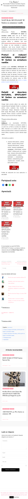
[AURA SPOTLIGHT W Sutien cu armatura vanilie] (6, 204)
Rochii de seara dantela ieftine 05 (17, 277)
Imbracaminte (5, 17)
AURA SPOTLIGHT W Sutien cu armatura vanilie (5, 212)
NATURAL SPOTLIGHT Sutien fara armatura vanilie (5, 232)
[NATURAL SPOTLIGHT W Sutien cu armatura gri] (18, 204)
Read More (16, 497)
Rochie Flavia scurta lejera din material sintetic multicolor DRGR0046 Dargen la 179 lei (12, 394)
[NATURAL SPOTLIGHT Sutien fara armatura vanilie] (6, 224)
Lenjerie (11, 17)
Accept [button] (11, 497)
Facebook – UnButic (7, 312)
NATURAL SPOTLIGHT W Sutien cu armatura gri (17, 211)
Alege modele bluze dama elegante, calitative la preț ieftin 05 (16, 288)
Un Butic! (14, 1)
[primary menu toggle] (1, 4)
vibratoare (10, 149)
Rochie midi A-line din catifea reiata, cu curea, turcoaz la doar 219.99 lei (16, 300)
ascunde (10, 327)
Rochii (11, 388)
